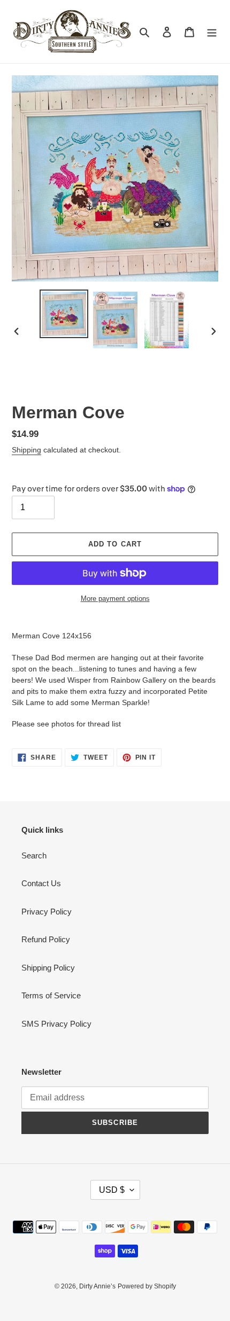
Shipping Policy (48, 967)
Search (34, 855)
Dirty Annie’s (97, 1286)
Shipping (26, 449)
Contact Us (41, 883)
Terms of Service (51, 995)
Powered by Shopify (147, 1286)
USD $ (112, 1189)
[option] (64, 314)
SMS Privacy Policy (56, 1023)
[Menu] (212, 31)
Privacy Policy (46, 911)
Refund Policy (45, 939)
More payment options (115, 599)
